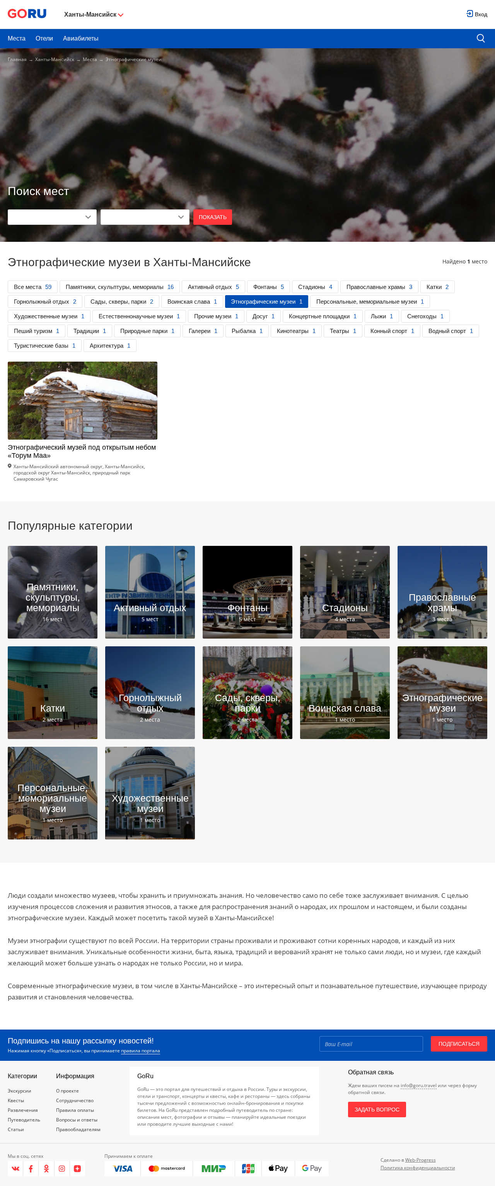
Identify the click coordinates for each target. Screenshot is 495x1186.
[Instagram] (62, 1168)
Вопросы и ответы (76, 1119)
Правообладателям (78, 1129)
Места (17, 38)
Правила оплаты (75, 1110)
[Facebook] (31, 1168)
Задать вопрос (377, 1109)
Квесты (16, 1100)
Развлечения (23, 1110)
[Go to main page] (27, 14)
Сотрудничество (75, 1100)
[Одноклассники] (46, 1168)
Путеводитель (24, 1119)
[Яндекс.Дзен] (77, 1168)
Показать (213, 217)
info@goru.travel (419, 1085)
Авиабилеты (81, 38)
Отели (44, 38)
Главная (17, 59)
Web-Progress (420, 1160)
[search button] (481, 39)
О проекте (67, 1090)
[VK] (15, 1168)
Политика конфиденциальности (418, 1167)
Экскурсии (19, 1090)
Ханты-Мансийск (54, 59)
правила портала (140, 1050)
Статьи (16, 1129)
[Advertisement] (247, 124)
